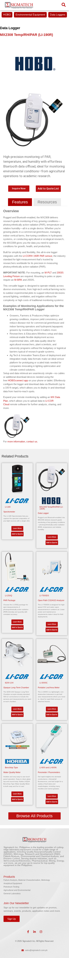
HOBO (7, 14)
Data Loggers (57, 14)
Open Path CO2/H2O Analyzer (51, 600)
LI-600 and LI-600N (47, 767)
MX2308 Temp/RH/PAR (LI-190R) (51, 508)
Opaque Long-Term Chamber (16, 687)
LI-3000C (43, 683)
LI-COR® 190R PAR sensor (37, 256)
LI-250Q (8, 595)
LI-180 (8, 507)
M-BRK (18, 279)
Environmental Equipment (30, 14)
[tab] (20, 202)
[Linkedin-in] (34, 931)
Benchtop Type (11, 767)
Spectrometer (9, 512)
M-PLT (48, 272)
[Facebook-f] (28, 931)
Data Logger (43, 513)
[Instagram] (40, 931)
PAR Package (9, 600)
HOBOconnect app (18, 380)
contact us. (32, 441)
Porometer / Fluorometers (49, 772)
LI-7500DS (44, 595)
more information (16, 441)
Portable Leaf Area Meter (49, 687)
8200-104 (9, 683)
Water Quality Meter (12, 772)
